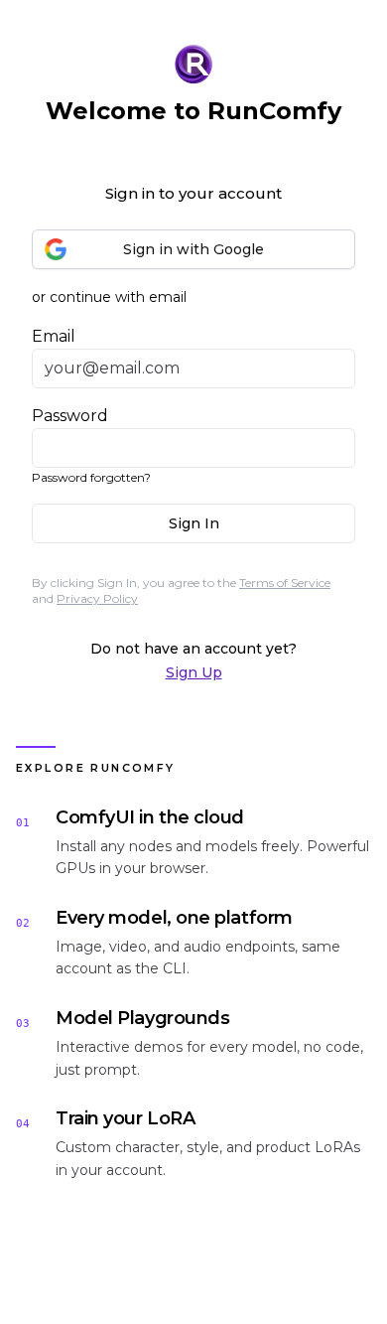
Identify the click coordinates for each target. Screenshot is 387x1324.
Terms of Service (284, 582)
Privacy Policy (97, 598)
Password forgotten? (91, 477)
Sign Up (194, 672)
